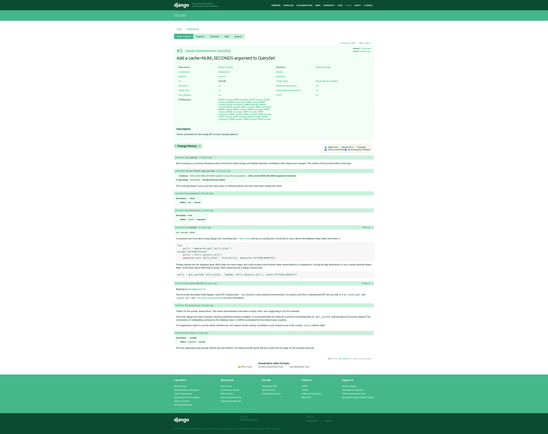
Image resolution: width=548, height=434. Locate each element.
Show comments (336, 149)
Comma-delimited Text (270, 366)
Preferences (192, 29)
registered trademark (244, 429)
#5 (179, 51)
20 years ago (364, 51)
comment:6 (180, 283)
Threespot (312, 421)
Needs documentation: (286, 86)
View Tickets (184, 36)
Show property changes (359, 149)
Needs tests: (184, 90)
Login (179, 29)
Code (340, 5)
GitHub (305, 386)
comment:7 (180, 305)
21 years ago (365, 48)
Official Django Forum (271, 394)
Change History (189, 146)
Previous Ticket (348, 43)
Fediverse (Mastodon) (311, 394)
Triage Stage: (282, 81)
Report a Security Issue (231, 397)
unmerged (240, 100)
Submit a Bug (227, 394)
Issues (348, 5)
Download (288, 5)
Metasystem (224, 72)
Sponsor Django (349, 386)
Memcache (244, 238)
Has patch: (183, 86)
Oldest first (333, 147)
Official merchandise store (353, 394)
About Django (180, 386)
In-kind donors (249, 419)
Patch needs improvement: (288, 90)
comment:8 (180, 333)
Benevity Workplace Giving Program (358, 397)
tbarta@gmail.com (197, 289)
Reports (200, 36)
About (357, 5)
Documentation (304, 5)
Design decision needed (327, 81)
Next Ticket (364, 43)
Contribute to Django (230, 390)
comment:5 (180, 227)
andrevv (331, 421)
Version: (279, 72)
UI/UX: (279, 95)
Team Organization (183, 394)
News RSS (306, 397)
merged (225, 100)
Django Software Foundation (187, 397)
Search (238, 36)
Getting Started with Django (186, 390)
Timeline (214, 36)
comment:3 (180, 193)
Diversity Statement (183, 405)
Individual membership (231, 401)
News (317, 5)
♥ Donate (368, 5)
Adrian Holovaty (225, 67)
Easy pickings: (185, 95)
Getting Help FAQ (269, 386)
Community (329, 5)
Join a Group (226, 386)
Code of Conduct (181, 401)
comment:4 (180, 210)
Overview (275, 5)
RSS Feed (246, 366)
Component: (184, 72)
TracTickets (343, 358)
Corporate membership (352, 390)
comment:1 (180, 157)
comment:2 (180, 171)
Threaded (361, 147)
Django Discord (268, 390)
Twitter (305, 390)
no (219, 86)
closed (190, 51)
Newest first (347, 147)
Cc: (180, 81)
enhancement (206, 51)
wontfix (223, 51)
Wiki (227, 36)
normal (221, 76)
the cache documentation (210, 298)
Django (181, 5)
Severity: (182, 76)
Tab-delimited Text (299, 366)
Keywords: (281, 76)
